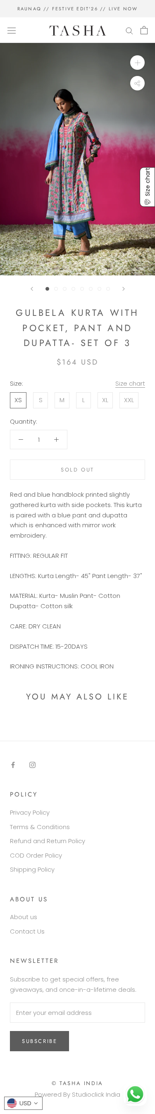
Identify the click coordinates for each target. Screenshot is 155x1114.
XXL (129, 400)
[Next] (123, 289)
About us (23, 917)
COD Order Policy (36, 855)
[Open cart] (144, 30)
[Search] (129, 29)
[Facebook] (13, 765)
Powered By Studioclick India (77, 1094)
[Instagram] (32, 765)
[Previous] (32, 289)
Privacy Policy (30, 812)
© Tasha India (77, 1083)
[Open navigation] (11, 30)
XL (105, 400)
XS (18, 400)
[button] (147, 187)
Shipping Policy (32, 869)
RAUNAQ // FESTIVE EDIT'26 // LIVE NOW (77, 8)
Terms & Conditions (40, 826)
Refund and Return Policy (47, 841)
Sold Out (77, 470)
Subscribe (39, 1041)
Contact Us (27, 931)
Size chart (130, 383)
